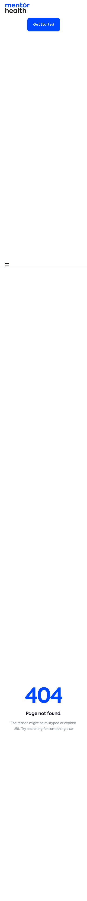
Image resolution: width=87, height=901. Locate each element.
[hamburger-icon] (7, 265)
